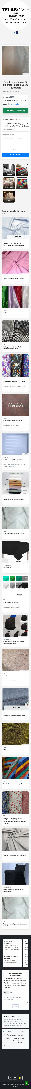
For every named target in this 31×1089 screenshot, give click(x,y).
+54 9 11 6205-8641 (22, 100)
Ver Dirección (14, 104)
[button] (10, 1077)
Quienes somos (9, 1046)
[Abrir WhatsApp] (26, 1083)
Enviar (15, 1006)
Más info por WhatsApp (15, 111)
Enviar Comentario (15, 154)
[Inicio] (15, 15)
